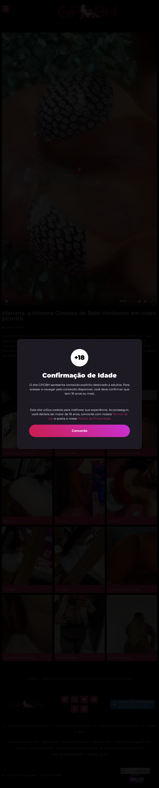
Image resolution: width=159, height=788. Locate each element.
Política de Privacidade (94, 418)
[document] (79, 394)
